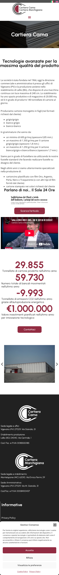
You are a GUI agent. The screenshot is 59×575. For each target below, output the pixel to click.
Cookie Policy (22, 572)
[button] (55, 525)
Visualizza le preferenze (30, 565)
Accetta (30, 550)
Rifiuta (29, 557)
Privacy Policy (34, 572)
